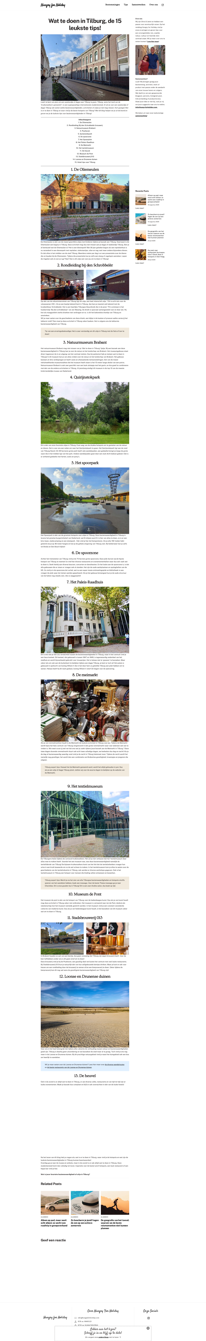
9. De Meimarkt (85, 145)
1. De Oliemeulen (85, 122)
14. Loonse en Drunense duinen (85, 159)
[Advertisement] (150, 153)
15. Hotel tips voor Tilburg (85, 162)
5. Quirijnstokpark (85, 134)
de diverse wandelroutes (114, 1065)
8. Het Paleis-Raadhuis (85, 142)
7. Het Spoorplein (85, 140)
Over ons (153, 4)
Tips (126, 4)
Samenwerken (138, 4)
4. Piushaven (85, 131)
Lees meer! (139, 208)
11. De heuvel (85, 151)
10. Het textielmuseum (85, 148)
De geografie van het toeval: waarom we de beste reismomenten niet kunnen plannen (115, 1224)
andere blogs (103, 1337)
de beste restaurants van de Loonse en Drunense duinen (69, 1067)
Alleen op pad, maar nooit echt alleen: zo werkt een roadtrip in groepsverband (54, 1223)
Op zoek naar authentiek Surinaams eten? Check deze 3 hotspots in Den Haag (156, 253)
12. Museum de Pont (85, 154)
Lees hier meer (153, 41)
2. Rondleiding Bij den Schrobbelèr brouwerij (85, 125)
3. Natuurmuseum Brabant (84, 128)
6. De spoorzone (85, 137)
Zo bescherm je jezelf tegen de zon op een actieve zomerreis (85, 1223)
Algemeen (44, 1217)
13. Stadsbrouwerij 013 (85, 157)
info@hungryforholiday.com (146, 107)
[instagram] (163, 4)
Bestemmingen (112, 4)
